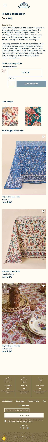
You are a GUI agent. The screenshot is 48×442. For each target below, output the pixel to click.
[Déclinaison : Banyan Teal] (35, 116)
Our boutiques (7, 401)
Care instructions (9, 67)
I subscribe (24, 415)
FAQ (44, 401)
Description (7, 25)
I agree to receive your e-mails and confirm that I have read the (25, 421)
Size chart (12, 78)
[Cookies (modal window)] (4, 438)
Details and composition (12, 64)
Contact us (20, 401)
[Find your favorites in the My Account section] (43, 137)
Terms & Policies (33, 401)
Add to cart (31, 84)
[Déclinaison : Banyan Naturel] (12, 116)
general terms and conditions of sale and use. (20, 421)
